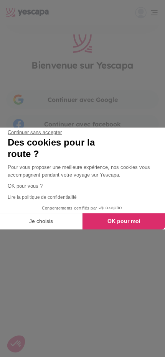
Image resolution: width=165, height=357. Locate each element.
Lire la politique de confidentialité (42, 197)
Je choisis (41, 221)
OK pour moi (123, 221)
